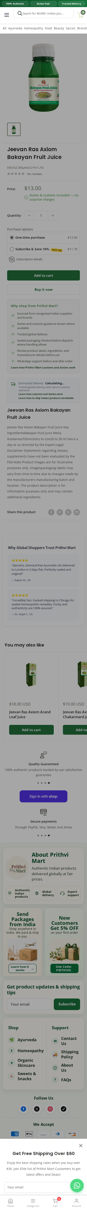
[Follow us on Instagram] (50, 1109)
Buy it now (44, 289)
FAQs (66, 1079)
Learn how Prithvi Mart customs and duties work (43, 367)
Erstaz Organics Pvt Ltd (25, 168)
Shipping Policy (70, 1054)
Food (48, 28)
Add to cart (43, 275)
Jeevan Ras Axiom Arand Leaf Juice (30, 714)
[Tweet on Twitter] (68, 512)
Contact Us (69, 1041)
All (4, 28)
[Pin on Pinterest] (60, 512)
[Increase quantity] (53, 215)
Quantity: (14, 215)
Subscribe (67, 1004)
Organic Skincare (26, 1063)
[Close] (81, 1145)
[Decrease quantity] (29, 215)
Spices (70, 28)
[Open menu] (7, 15)
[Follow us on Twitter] (37, 1109)
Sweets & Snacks (27, 1076)
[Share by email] (77, 512)
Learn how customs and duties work (41, 394)
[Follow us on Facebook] (23, 1109)
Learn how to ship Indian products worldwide (46, 398)
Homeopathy (33, 28)
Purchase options (20, 229)
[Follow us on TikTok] (63, 1109)
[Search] (19, 13)
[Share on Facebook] (51, 512)
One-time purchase (30, 237)
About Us (67, 1068)
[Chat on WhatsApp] (77, 1185)
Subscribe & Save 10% (38, 249)
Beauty (59, 28)
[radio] (12, 237)
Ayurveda (15, 28)
